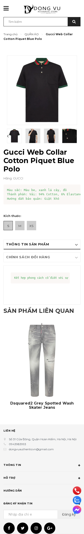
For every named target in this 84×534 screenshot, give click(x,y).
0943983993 (17, 444)
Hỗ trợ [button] (9, 477)
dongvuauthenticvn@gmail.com (31, 449)
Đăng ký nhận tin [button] (18, 503)
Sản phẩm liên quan (39, 310)
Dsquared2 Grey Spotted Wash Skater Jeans (42, 405)
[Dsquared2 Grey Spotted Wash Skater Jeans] (42, 360)
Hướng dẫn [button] (13, 490)
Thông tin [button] (12, 465)
